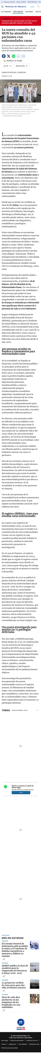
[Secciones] (2, 6)
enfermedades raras (19, 710)
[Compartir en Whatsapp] (14, 56)
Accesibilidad (23, 1044)
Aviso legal (4, 1040)
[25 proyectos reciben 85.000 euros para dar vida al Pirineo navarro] (34, 984)
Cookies (3, 1044)
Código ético (12, 1044)
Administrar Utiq (34, 1044)
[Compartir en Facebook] (4, 56)
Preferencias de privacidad (9, 1048)
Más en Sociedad (13, 937)
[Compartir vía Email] (23, 56)
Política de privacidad (16, 1040)
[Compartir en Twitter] (9, 56)
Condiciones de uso (32, 1040)
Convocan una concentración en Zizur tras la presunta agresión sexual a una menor (19, 22)
